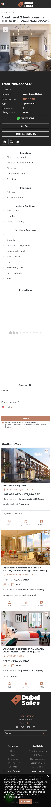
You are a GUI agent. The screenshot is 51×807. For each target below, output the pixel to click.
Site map (13, 767)
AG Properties (10, 676)
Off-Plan (38, 755)
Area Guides (37, 767)
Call (27, 126)
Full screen (25, 47)
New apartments (38, 759)
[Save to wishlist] (46, 451)
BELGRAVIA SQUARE (14, 485)
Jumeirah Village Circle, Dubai (21, 489)
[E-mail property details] (17, 141)
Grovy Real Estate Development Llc (20, 595)
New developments (38, 751)
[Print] (11, 141)
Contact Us (13, 759)
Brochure (9, 525)
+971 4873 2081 (25, 719)
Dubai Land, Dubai (15, 656)
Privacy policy (13, 763)
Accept (25, 801)
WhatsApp (27, 118)
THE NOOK (29, 99)
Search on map (38, 763)
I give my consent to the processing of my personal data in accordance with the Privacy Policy (25, 424)
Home (13, 751)
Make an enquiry (25, 134)
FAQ (13, 755)
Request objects (25, 525)
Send (25, 418)
